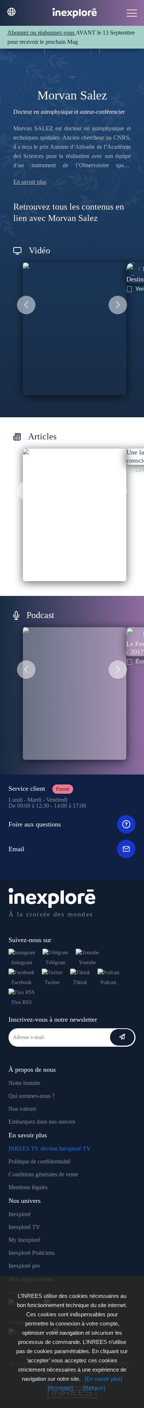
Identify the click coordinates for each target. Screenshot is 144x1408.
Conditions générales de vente (43, 1174)
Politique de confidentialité (39, 1161)
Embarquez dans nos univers (41, 1122)
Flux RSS (21, 1002)
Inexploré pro (24, 1266)
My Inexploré (24, 1240)
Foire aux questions (34, 824)
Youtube (87, 962)
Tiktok (80, 982)
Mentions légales (28, 1187)
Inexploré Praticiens (31, 1253)
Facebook (21, 982)
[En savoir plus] (103, 1379)
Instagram (21, 962)
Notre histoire (24, 1083)
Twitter (52, 982)
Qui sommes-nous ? (31, 1096)
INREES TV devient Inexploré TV (49, 1148)
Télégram (55, 962)
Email (16, 849)
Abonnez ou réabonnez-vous (41, 32)
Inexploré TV (24, 1227)
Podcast (108, 982)
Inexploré (19, 1214)
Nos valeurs (22, 1109)
